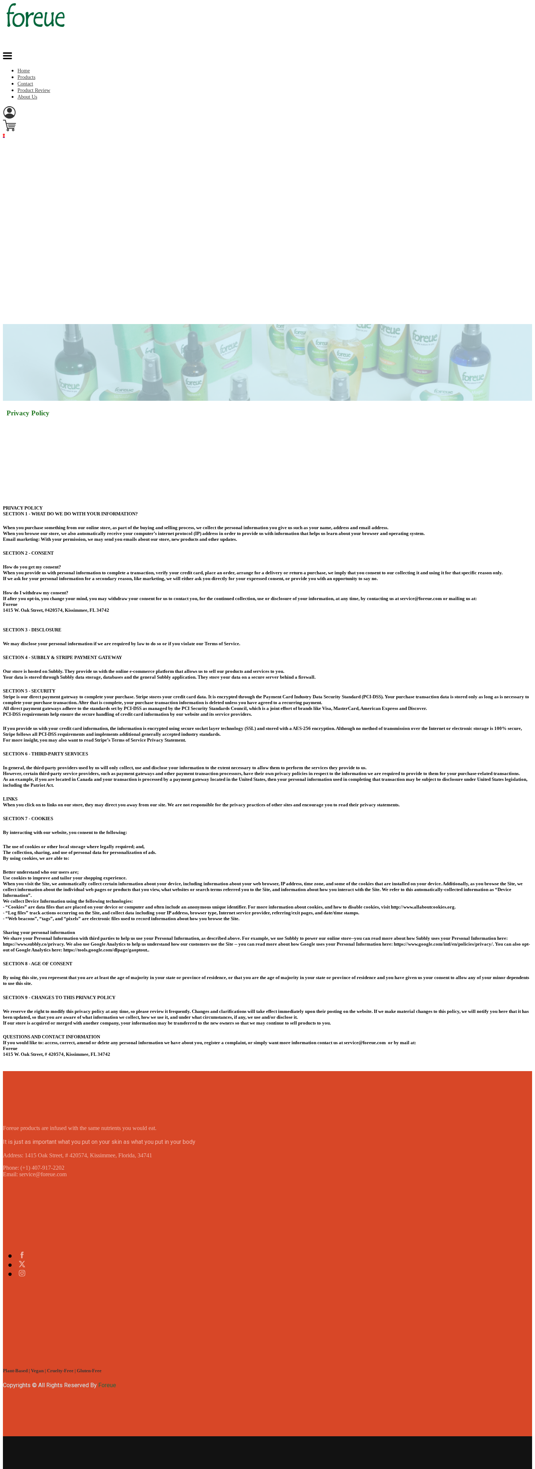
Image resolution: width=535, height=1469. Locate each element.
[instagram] (22, 1274)
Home (23, 70)
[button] (7, 56)
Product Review (33, 90)
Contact (25, 84)
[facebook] (22, 1256)
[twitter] (22, 1265)
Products (26, 77)
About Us (27, 97)
